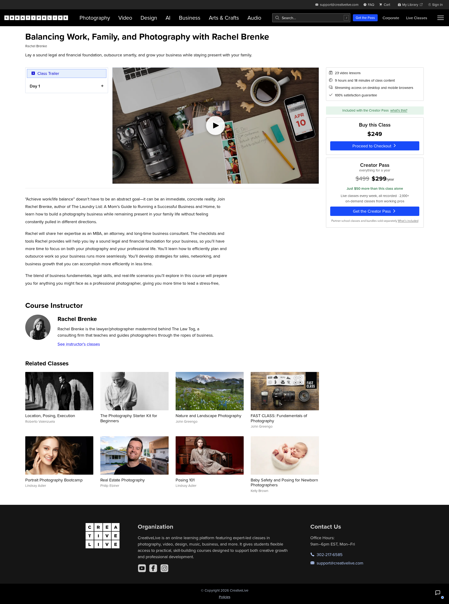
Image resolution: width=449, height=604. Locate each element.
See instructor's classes (79, 344)
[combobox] (311, 18)
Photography (95, 18)
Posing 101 (185, 480)
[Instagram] (164, 568)
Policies (224, 596)
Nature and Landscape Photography (208, 415)
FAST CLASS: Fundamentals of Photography (279, 418)
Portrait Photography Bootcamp (54, 480)
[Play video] (215, 126)
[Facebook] (153, 568)
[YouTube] (142, 568)
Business (189, 18)
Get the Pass (365, 17)
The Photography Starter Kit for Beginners (128, 418)
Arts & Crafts (224, 18)
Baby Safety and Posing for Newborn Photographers (284, 482)
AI (168, 18)
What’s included (408, 220)
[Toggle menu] (440, 18)
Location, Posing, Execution (50, 415)
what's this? (398, 110)
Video (125, 18)
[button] (437, 592)
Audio (254, 18)
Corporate (391, 17)
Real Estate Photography (122, 480)
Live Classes (416, 17)
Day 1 (35, 86)
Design (149, 18)
